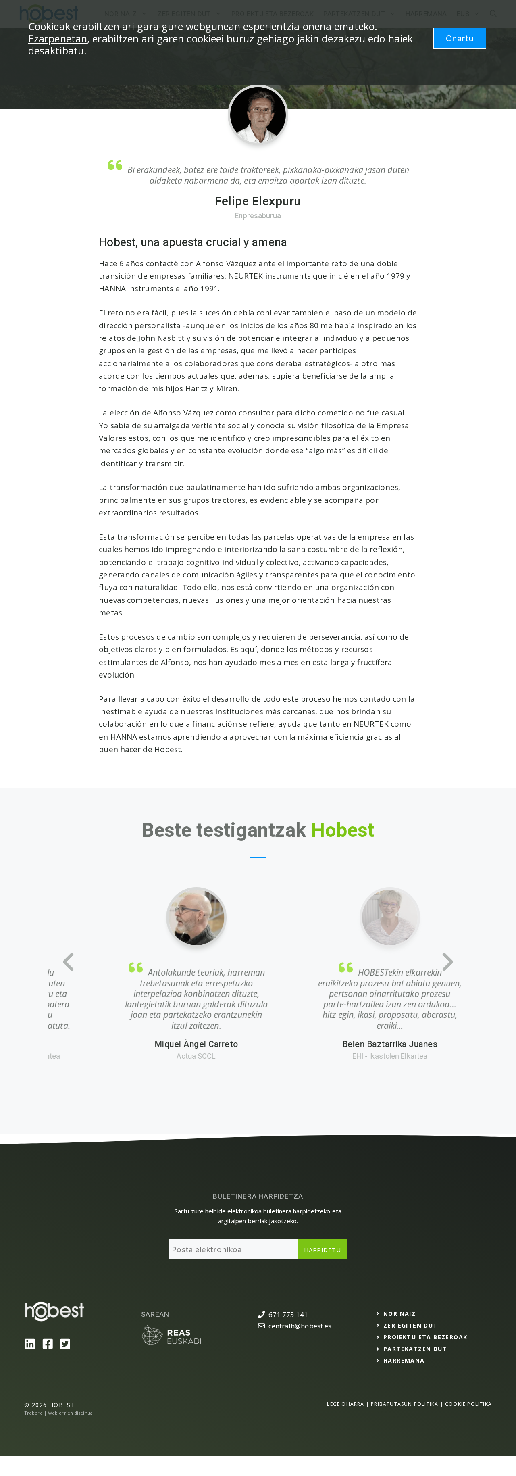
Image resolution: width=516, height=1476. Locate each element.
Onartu (460, 38)
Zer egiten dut (410, 1325)
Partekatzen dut (415, 1349)
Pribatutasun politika (404, 1404)
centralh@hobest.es (300, 1325)
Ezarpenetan (57, 38)
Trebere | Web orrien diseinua (58, 1413)
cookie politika (468, 1404)
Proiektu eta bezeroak (425, 1337)
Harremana (404, 1360)
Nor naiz (399, 1314)
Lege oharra (345, 1404)
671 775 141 (288, 1314)
